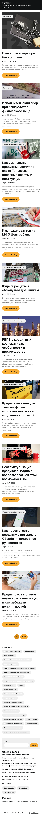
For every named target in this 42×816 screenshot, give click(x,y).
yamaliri (6, 3)
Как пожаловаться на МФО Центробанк (17, 769)
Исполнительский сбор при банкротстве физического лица (20, 107)
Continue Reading (11, 75)
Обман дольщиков (32, 719)
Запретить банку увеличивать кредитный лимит (17, 659)
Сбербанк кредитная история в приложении (16, 732)
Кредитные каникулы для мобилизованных (16, 706)
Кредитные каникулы (10, 698)
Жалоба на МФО (29, 651)
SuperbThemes (33, 813)
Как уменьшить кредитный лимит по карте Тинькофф (18, 681)
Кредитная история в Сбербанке (13, 693)
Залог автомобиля (9, 655)
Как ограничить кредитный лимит (13, 676)
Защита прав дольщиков (10, 664)
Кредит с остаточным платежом (13, 719)
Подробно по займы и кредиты (24, 801)
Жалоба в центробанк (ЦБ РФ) (12, 651)
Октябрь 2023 (9, 792)
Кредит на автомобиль (10, 689)
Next (24, 637)
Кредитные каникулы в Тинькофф (13, 702)
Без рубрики (7, 801)
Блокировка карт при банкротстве (15, 755)
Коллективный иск (9, 685)
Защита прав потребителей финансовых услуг (16, 672)
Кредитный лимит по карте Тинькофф (14, 715)
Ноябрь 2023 (23, 788)
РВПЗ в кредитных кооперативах (13, 723)
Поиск (6, 741)
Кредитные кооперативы (11, 710)
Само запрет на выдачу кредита (12, 728)
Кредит (21, 685)
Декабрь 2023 (9, 788)
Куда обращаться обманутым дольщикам (18, 772)
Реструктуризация (32, 723)
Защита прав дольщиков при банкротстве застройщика (19, 668)
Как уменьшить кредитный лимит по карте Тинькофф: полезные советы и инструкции (18, 171)
